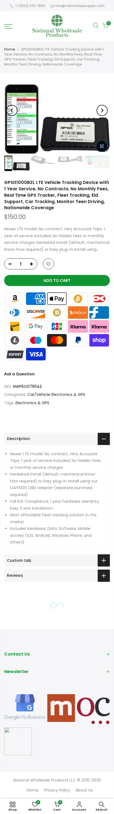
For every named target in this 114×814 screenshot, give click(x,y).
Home (9, 49)
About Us (84, 790)
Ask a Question (19, 374)
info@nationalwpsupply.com (80, 5)
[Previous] (11, 110)
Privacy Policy (57, 790)
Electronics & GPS (32, 403)
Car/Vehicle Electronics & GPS (56, 394)
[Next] (102, 110)
